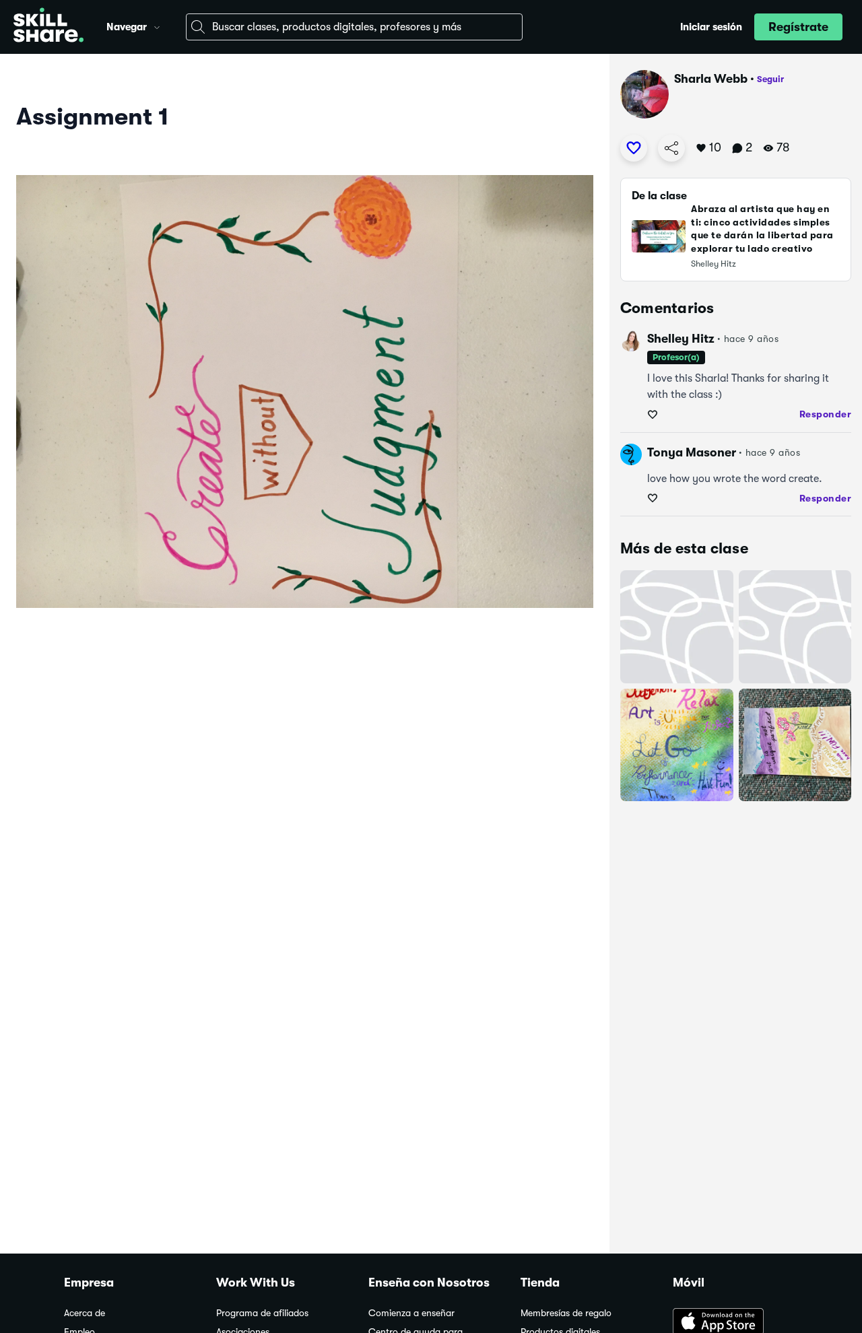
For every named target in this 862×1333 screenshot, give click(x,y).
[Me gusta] (633, 148)
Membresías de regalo (566, 1313)
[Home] (48, 26)
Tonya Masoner (691, 452)
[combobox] (354, 26)
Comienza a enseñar (411, 1313)
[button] (157, 25)
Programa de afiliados (262, 1313)
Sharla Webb (711, 79)
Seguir (770, 79)
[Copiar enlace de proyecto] (671, 148)
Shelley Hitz (681, 338)
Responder (825, 414)
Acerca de (84, 1313)
